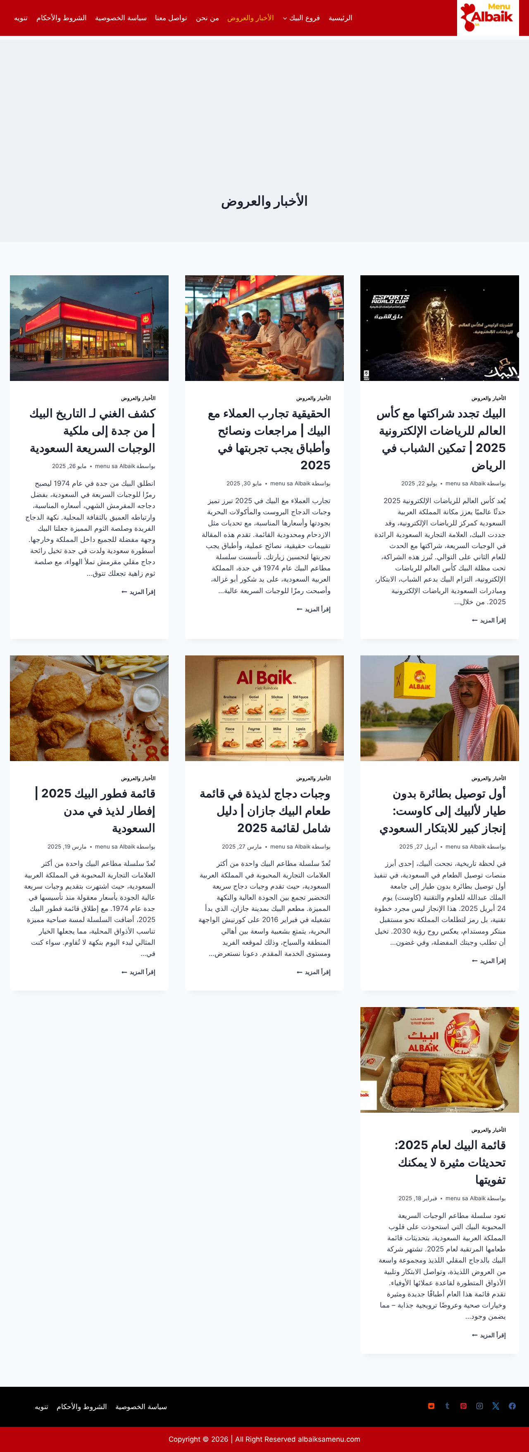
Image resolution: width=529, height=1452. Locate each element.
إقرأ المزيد (489, 620)
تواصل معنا (171, 18)
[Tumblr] (448, 1406)
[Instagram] (480, 1406)
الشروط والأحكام (61, 18)
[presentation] (439, 328)
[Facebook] (512, 1406)
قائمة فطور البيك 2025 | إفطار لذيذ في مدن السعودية (94, 810)
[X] (496, 1406)
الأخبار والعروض (250, 18)
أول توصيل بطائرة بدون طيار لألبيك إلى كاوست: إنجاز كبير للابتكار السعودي (442, 810)
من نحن (207, 18)
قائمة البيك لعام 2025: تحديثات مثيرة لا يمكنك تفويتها (450, 1162)
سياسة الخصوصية (121, 18)
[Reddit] (431, 1406)
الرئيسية (341, 18)
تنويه (21, 18)
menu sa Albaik (466, 483)
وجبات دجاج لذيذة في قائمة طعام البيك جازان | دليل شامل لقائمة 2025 (265, 810)
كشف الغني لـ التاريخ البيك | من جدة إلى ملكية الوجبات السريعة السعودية (92, 430)
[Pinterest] (464, 1406)
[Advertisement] (264, 98)
